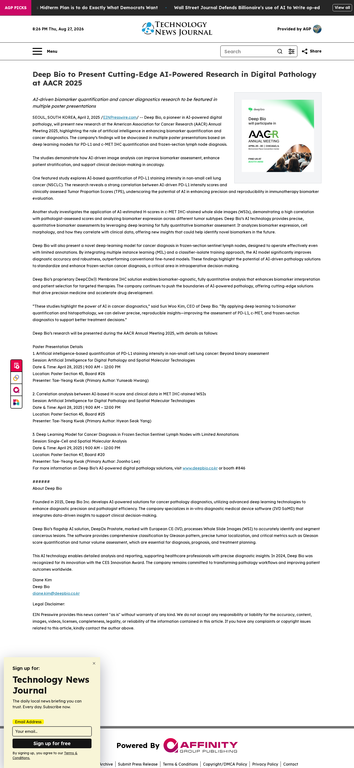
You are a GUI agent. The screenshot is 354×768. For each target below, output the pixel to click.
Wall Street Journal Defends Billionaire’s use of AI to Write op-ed (247, 7)
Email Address (28, 721)
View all (342, 7)
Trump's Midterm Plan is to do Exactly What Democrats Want (89, 7)
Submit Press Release (138, 764)
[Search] (280, 51)
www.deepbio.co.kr (200, 468)
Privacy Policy (265, 764)
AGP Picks (15, 7)
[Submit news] (16, 366)
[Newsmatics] (16, 402)
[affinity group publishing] (16, 390)
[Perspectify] (16, 378)
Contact (290, 764)
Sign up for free (52, 743)
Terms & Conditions (180, 764)
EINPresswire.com (120, 117)
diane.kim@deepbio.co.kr (56, 593)
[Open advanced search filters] (291, 51)
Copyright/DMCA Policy (225, 764)
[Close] (94, 663)
